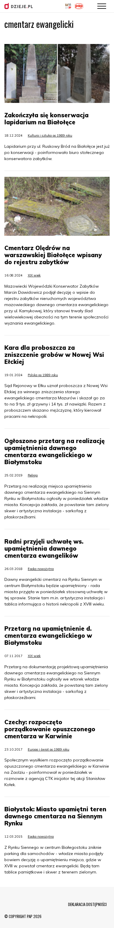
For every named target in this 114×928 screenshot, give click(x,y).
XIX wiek (34, 275)
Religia (33, 475)
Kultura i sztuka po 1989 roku (50, 135)
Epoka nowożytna (41, 569)
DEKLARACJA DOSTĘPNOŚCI (87, 904)
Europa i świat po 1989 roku (48, 749)
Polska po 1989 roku (43, 375)
